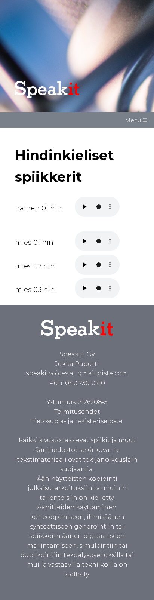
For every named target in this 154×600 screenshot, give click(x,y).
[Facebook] (23, 583)
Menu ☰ (136, 120)
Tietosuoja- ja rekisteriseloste (77, 421)
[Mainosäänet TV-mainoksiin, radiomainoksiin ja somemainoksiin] (77, 344)
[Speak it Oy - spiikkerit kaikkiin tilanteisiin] (62, 98)
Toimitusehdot (77, 411)
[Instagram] (46, 583)
